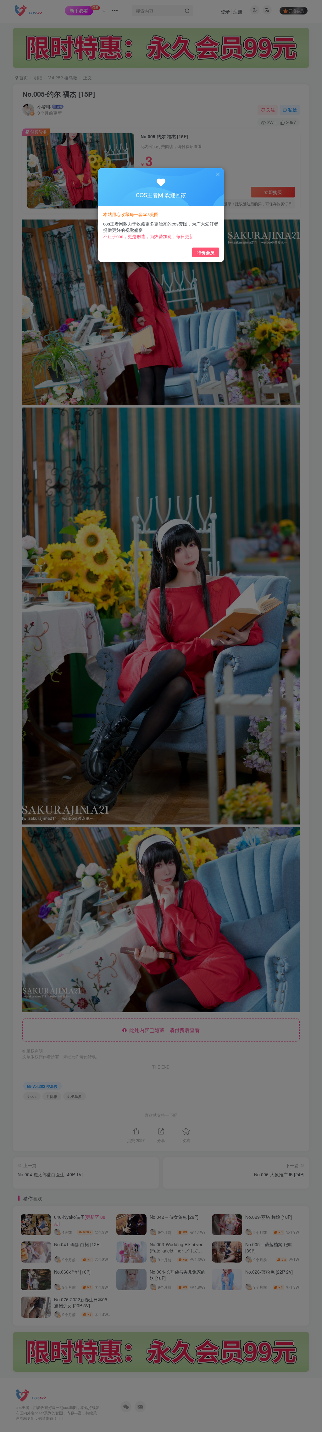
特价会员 (205, 252)
